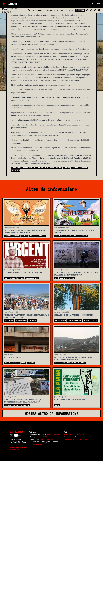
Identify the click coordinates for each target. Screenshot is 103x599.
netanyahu (71, 363)
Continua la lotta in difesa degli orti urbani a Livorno (74, 231)
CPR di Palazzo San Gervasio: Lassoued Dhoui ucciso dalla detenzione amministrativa (76, 274)
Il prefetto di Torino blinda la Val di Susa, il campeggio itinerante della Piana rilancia (23, 401)
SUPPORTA (80, 10)
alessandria (16, 168)
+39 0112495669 (53, 434)
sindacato (15, 170)
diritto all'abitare (12, 363)
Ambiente (58, 236)
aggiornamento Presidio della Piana (69, 400)
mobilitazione (21, 320)
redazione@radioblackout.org (74, 434)
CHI (73, 10)
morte (71, 278)
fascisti (66, 168)
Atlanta (24, 236)
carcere (8, 405)
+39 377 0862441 (47, 439)
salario (75, 168)
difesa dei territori (37, 236)
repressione (24, 405)
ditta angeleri (55, 168)
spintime (31, 363)
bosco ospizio (60, 320)
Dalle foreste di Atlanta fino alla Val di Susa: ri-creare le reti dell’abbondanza (24, 231)
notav (57, 405)
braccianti (27, 168)
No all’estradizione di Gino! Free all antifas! (23, 273)
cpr (56, 278)
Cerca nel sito (15, 450)
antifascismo (10, 278)
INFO (32, 10)
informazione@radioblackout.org (75, 439)
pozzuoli (32, 320)
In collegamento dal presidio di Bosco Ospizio (73, 315)
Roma (23, 363)
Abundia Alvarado (12, 236)
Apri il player (96, 4)
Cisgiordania (60, 363)
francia (20, 278)
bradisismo (9, 320)
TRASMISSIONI (51, 10)
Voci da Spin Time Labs (13, 357)
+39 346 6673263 (48, 437)
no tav (15, 405)
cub (46, 168)
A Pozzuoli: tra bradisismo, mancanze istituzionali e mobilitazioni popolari (26, 316)
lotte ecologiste (90, 320)
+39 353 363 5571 (36, 444)
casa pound (38, 168)
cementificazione (71, 236)
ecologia (83, 236)
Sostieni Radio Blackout (18, 447)
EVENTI (67, 10)
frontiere (63, 278)
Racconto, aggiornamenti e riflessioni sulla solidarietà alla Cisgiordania (73, 358)
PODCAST (60, 10)
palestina (81, 363)
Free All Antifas (32, 278)
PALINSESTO (40, 10)
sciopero (83, 168)
